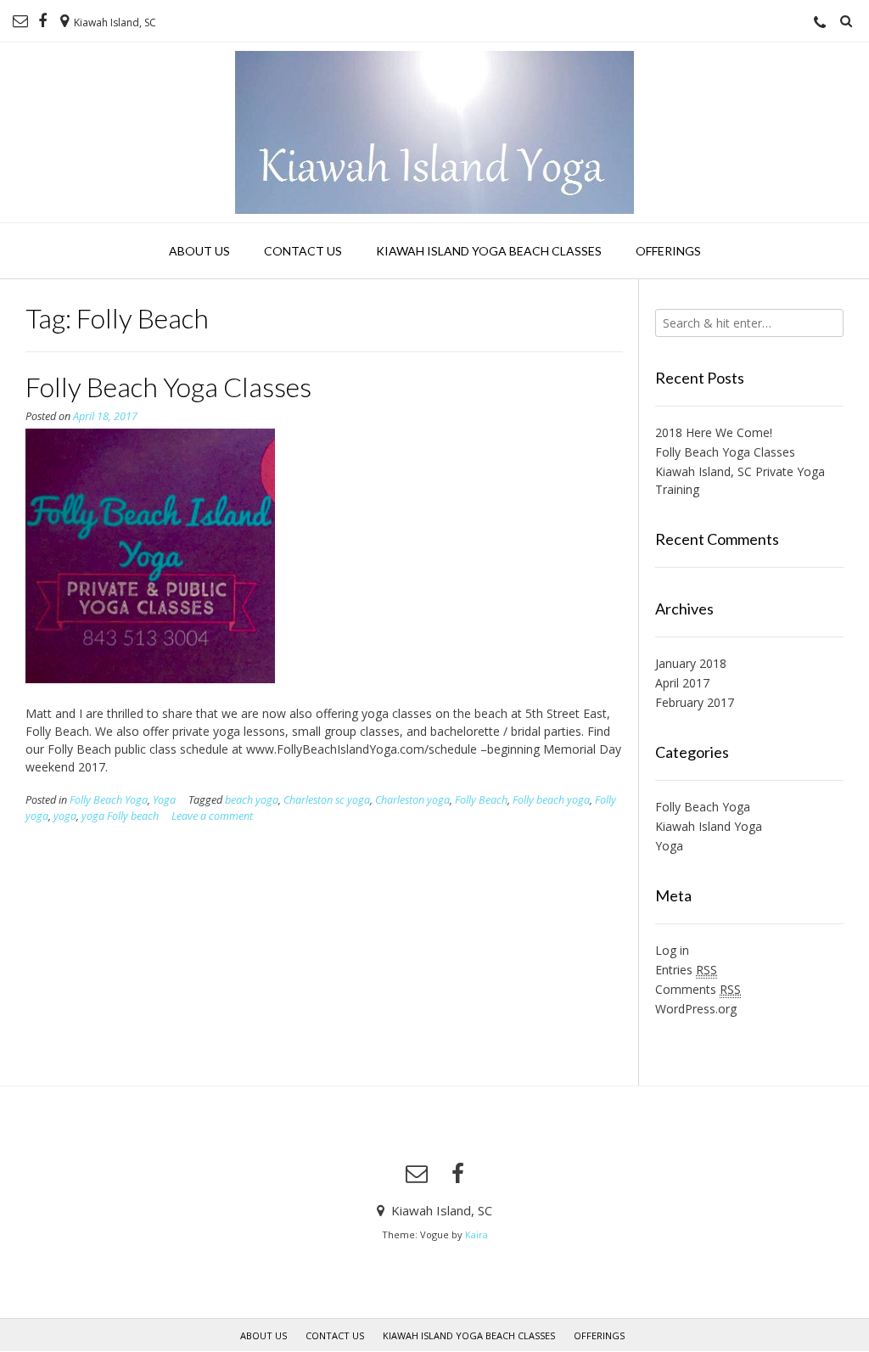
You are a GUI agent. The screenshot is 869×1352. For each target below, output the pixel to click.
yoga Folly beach (120, 816)
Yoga (164, 800)
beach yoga (251, 800)
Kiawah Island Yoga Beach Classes (489, 251)
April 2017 (682, 683)
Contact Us (303, 251)
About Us (199, 251)
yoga (64, 816)
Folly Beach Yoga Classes (168, 386)
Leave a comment (212, 816)
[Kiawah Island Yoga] (434, 132)
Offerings (668, 251)
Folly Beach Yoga (109, 800)
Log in (672, 950)
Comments (698, 989)
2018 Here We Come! (713, 432)
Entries (686, 970)
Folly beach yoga (551, 800)
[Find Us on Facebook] (42, 21)
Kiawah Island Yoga (708, 826)
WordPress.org (696, 1009)
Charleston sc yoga (326, 800)
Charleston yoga (412, 800)
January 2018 (690, 663)
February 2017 (694, 702)
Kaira (476, 1234)
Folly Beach (481, 800)
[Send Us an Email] (20, 21)
